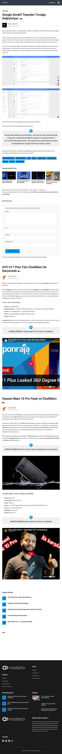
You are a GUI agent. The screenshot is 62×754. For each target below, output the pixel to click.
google (12, 161)
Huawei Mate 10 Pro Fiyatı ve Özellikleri (38, 331)
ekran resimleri (21, 158)
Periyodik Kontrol (36, 678)
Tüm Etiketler (5, 681)
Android (12, 438)
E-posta (7, 234)
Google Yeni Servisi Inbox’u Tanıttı (37, 143)
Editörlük (4, 678)
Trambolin (34, 670)
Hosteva (52, 2)
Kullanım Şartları (6, 683)
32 (9, 704)
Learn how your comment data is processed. (35, 257)
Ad (6, 227)
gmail (34, 158)
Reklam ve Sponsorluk (7, 686)
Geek (18, 46)
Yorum (7, 211)
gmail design (42, 158)
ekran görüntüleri (9, 158)
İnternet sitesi (8, 241)
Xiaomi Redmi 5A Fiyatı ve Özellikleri (38, 521)
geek (29, 158)
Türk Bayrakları (35, 675)
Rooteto (5, 2)
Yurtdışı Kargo (35, 672)
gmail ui (6, 161)
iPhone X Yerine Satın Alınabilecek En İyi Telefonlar (38, 449)
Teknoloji (5, 11)
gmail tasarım (52, 158)
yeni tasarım (20, 161)
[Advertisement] (31, 646)
